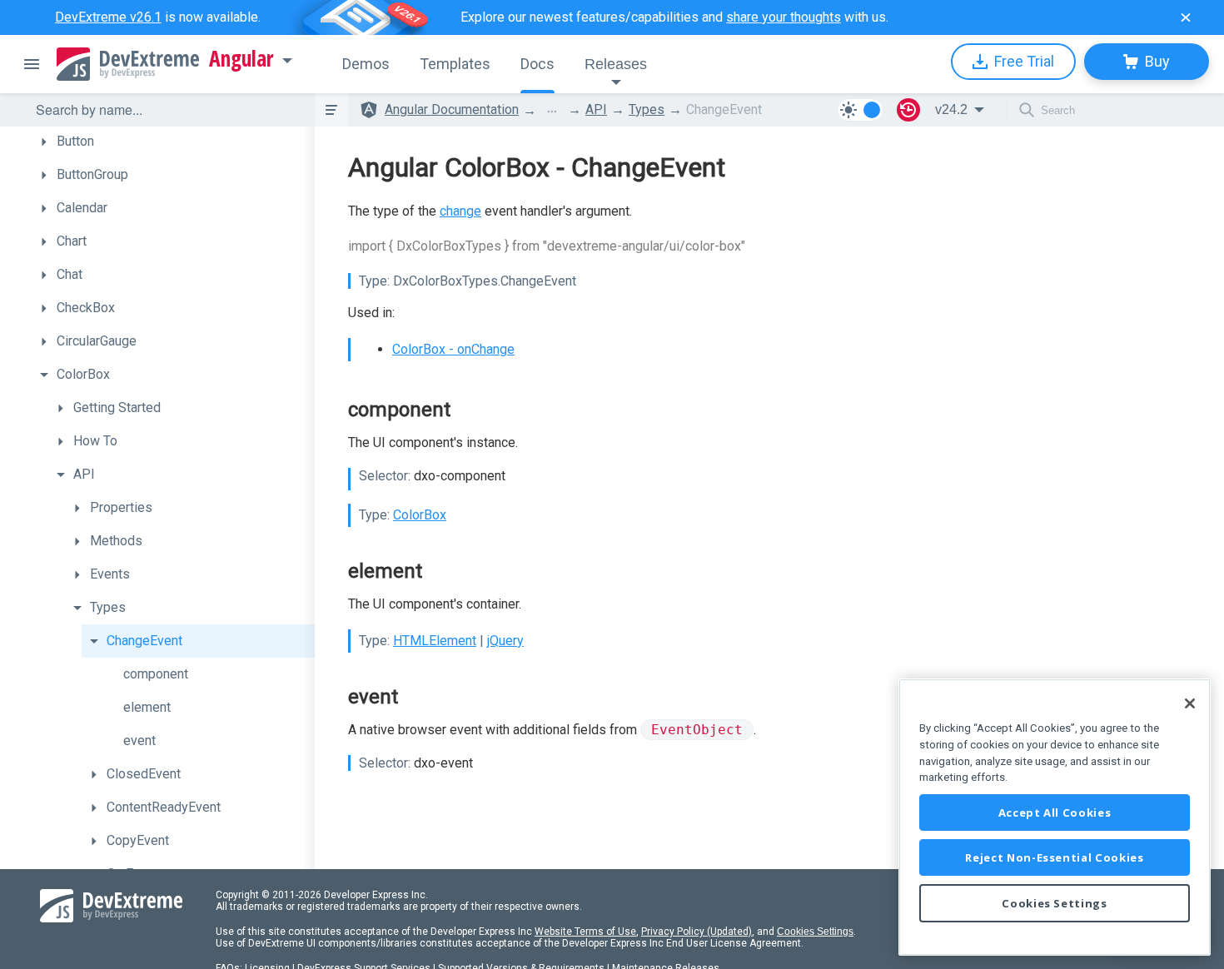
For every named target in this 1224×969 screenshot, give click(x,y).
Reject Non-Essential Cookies (1054, 857)
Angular (241, 59)
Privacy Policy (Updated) (696, 931)
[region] (1054, 817)
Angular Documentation (452, 109)
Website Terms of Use (585, 931)
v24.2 (951, 109)
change (460, 211)
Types (646, 109)
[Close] (1190, 703)
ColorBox (419, 515)
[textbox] (165, 110)
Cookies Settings (815, 931)
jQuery (505, 640)
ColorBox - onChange (453, 349)
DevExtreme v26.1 (108, 17)
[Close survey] (1185, 17)
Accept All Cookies (1055, 812)
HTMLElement (434, 640)
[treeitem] (173, 141)
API (596, 109)
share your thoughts (783, 17)
